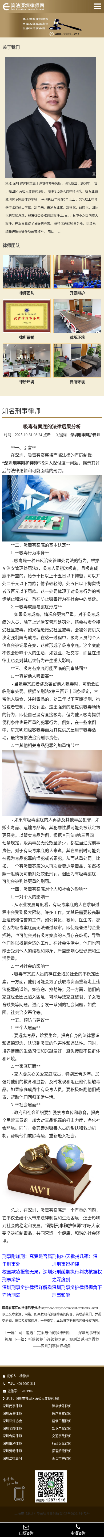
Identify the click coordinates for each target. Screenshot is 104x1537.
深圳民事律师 (12, 1406)
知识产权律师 (61, 1429)
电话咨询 (78, 1533)
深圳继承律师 (12, 1444)
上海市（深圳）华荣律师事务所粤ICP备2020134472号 (52, 1514)
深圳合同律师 (12, 1436)
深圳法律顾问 (12, 1458)
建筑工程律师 (61, 1421)
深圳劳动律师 (12, 1451)
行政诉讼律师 (61, 1444)
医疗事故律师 (61, 1414)
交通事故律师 (61, 1436)
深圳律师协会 (12, 1421)
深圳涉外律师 (61, 1406)
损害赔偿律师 (61, 1451)
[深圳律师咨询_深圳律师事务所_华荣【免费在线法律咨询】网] (23, 7)
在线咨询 (26, 1533)
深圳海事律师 (12, 1414)
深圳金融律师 (12, 1429)
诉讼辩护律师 (61, 1458)
